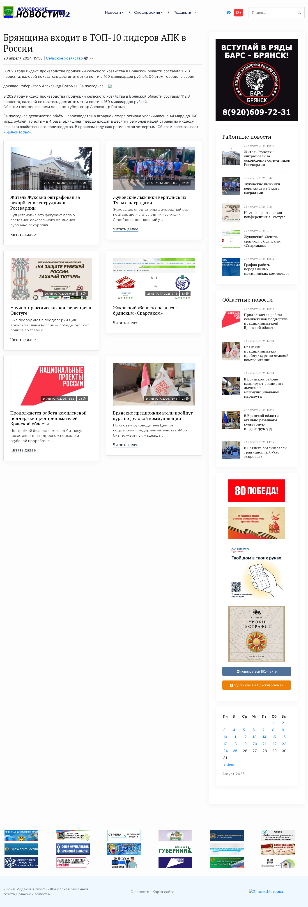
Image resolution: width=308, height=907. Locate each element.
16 (284, 737)
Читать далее (23, 234)
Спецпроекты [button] (147, 12)
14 (264, 737)
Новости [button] (113, 12)
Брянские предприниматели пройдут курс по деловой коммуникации (153, 415)
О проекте (140, 891)
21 (264, 744)
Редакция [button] (182, 12)
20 (255, 744)
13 (254, 737)
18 (235, 744)
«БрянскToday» (17, 132)
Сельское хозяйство (64, 58)
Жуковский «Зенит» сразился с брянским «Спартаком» (145, 310)
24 (225, 751)
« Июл (228, 765)
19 (245, 744)
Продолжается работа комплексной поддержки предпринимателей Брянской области (48, 418)
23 (284, 744)
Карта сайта (163, 891)
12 (245, 737)
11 (234, 737)
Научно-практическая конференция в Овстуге (50, 310)
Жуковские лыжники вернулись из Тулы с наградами (149, 200)
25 (235, 751)
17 (225, 744)
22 (274, 744)
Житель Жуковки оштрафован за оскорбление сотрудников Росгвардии (45, 202)
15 (274, 737)
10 (225, 737)
